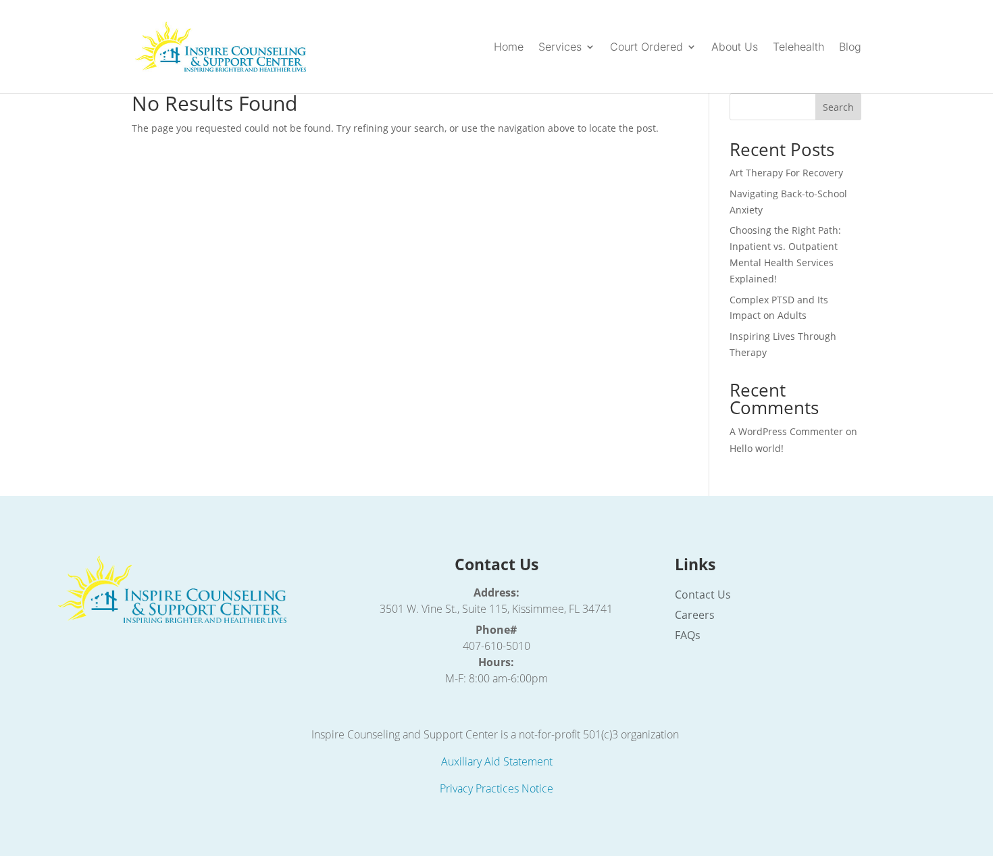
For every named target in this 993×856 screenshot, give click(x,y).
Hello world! (757, 448)
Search (838, 107)
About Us (734, 47)
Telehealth (798, 47)
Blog (850, 47)
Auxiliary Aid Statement (497, 761)
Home (509, 47)
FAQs (688, 636)
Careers (695, 616)
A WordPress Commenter (786, 431)
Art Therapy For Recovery (786, 172)
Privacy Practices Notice (496, 788)
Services (560, 47)
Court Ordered (646, 47)
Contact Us (703, 596)
